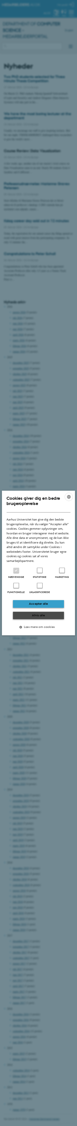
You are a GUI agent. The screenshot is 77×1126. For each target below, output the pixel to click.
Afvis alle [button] (38, 615)
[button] (38, 627)
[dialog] (38, 563)
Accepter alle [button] (38, 604)
